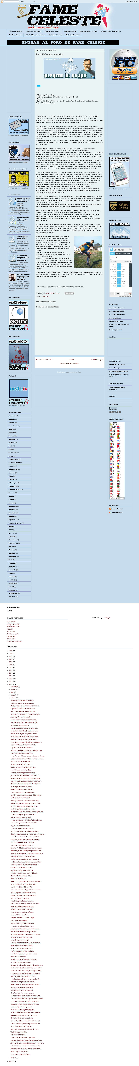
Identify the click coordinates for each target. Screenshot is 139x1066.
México (11, 546)
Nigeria (11, 550)
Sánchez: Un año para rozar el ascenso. (22, 982)
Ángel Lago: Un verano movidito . (20, 717)
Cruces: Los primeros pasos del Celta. (22, 789)
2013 (11, 684)
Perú (10, 560)
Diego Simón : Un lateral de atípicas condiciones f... (26, 742)
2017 (11, 673)
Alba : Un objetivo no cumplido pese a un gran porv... (27, 1043)
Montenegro (13, 543)
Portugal (12, 566)
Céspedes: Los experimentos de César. (22, 923)
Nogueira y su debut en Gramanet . (21, 747)
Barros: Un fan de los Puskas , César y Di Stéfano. (26, 837)
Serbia (11, 580)
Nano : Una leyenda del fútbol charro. (22, 926)
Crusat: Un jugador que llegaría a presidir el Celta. (25, 851)
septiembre (14, 686)
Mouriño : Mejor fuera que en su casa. (22, 993)
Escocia (11, 479)
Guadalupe (13, 506)
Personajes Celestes (70, 31)
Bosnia (11, 432)
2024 (11, 653)
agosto (13, 689)
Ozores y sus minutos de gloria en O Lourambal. (25, 973)
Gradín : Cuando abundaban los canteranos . (24, 728)
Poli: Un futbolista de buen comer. (21, 761)
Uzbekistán (13, 593)
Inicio (72, 360)
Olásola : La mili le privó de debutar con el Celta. (25, 996)
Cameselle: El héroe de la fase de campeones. (24, 731)
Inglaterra (12, 520)
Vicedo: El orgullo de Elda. (18, 1032)
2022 (11, 659)
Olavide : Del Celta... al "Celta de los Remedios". (25, 1021)
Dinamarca (13, 469)
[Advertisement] (69, 390)
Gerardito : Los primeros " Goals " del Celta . (24, 873)
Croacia (11, 466)
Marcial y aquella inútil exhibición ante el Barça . (25, 800)
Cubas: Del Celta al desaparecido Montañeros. (24, 1004)
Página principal (115, 330)
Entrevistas (113, 368)
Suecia (11, 587)
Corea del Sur (14, 459)
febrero (13, 698)
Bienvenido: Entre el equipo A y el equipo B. (24, 931)
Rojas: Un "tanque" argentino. (19, 898)
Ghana (11, 499)
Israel (11, 526)
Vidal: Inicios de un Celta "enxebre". (21, 990)
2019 (11, 667)
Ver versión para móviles (69, 363)
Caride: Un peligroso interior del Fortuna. (23, 809)
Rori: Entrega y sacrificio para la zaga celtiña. (24, 806)
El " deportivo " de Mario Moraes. (20, 962)
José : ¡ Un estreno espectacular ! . (21, 817)
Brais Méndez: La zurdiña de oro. (22, 238)
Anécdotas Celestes (116, 308)
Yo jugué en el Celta (13, 624)
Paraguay (12, 556)
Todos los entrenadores (33, 31)
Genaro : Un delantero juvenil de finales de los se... (26, 820)
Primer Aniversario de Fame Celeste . (21, 945)
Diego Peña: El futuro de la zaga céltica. (22, 1037)
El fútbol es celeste (13, 634)
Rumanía (12, 570)
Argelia (11, 422)
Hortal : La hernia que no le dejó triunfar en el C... (26, 1023)
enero (13, 1058)
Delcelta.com (11, 636)
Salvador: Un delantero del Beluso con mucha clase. (26, 848)
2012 (11, 1061)
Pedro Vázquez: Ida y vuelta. (19, 1051)
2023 (11, 656)
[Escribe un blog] (68, 293)
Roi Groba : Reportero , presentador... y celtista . (25, 934)
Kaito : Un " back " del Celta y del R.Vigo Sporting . (26, 970)
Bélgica (11, 442)
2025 (11, 651)
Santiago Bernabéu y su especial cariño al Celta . (25, 778)
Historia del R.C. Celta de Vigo (111, 31)
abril (12, 692)
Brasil (11, 436)
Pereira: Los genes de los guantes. (21, 1007)
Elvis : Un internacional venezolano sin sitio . (24, 722)
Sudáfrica (12, 583)
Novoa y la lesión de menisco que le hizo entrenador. (26, 998)
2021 (11, 662)
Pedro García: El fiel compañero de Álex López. (25, 904)
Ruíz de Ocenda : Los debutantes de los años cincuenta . (23, 277)
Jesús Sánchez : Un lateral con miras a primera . (25, 929)
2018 (11, 670)
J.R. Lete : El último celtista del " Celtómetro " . (24, 775)
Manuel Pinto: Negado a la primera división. (24, 734)
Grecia (11, 503)
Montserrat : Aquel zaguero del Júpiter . (22, 1009)
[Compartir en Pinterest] (73, 293)
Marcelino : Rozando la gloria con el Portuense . (25, 784)
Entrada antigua (97, 360)
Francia (11, 493)
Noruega (12, 553)
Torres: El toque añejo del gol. (19, 940)
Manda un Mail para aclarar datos (20, 876)
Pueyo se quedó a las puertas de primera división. (25, 781)
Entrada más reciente (44, 360)
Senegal (12, 576)
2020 (11, 665)
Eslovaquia (13, 483)
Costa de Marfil (14, 463)
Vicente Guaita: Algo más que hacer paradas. (23, 219)
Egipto (11, 476)
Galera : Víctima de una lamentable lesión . (23, 720)
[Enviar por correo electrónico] (66, 293)
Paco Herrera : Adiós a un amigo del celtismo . (24, 831)
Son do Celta (11, 631)
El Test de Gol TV (115, 364)
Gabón (11, 496)
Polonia (12, 563)
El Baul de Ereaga (116, 321)
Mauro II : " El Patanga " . (18, 878)
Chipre (11, 449)
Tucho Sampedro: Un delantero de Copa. (23, 892)
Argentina (46, 296)
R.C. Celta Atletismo (55, 35)
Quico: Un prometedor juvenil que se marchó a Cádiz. (27, 759)
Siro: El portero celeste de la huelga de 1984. (24, 1029)
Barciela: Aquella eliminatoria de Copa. (22, 842)
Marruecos (12, 540)
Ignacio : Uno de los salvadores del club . (23, 767)
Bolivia (11, 429)
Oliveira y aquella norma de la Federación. (23, 895)
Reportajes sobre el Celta (118, 375)
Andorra (12, 419)
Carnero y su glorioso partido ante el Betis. (23, 823)
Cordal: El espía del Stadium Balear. (21, 770)
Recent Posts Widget (117, 387)
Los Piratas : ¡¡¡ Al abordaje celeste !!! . (22, 845)
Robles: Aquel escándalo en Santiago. (22, 700)
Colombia (12, 453)
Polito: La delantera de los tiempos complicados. (25, 1012)
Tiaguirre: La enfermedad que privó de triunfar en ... (26, 965)
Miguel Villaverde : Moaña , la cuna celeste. (23, 1015)
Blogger (108, 618)
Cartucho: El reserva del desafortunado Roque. (25, 714)
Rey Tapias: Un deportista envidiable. (21, 870)
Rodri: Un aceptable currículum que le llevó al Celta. (26, 750)
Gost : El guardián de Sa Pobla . (20, 1054)
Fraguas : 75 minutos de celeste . (20, 826)
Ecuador (12, 473)
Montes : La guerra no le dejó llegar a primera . (25, 706)
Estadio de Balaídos (15, 35)
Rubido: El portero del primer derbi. (21, 948)
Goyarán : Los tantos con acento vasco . (22, 708)
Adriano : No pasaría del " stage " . (21, 764)
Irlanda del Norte (15, 523)
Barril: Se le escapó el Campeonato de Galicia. (24, 865)
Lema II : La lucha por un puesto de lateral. (23, 954)
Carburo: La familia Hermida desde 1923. (23, 745)
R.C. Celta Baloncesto (73, 35)
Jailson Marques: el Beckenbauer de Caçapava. (23, 200)
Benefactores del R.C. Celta (88, 31)
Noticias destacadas (117, 371)
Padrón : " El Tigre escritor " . (19, 915)
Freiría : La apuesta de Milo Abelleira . (22, 951)
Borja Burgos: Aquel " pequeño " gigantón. (23, 959)
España (11, 486)
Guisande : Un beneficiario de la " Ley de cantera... (26, 1046)
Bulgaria (12, 439)
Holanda (12, 509)
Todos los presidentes (15, 31)
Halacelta (10, 629)
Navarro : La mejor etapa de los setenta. (22, 814)
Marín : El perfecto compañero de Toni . (22, 976)
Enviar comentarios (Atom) (74, 372)
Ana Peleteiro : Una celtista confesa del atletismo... (26, 1049)
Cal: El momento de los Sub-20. (20, 798)
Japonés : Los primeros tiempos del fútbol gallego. (26, 795)
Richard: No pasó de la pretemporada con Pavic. (25, 803)
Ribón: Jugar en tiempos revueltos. (21, 787)
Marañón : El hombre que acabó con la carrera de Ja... (27, 853)
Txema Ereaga (49, 293)
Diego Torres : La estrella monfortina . (22, 912)
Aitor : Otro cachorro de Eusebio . (20, 1026)
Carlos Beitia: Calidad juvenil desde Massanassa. (22, 257)
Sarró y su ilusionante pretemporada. (21, 987)
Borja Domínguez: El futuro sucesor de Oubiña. (25, 979)
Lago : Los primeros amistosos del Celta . (23, 711)
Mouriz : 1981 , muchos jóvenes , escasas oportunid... (27, 812)
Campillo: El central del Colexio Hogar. (22, 918)
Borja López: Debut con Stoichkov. (21, 937)
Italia (11, 530)
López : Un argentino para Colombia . (22, 828)
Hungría (12, 516)
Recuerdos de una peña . (18, 1035)
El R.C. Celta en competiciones (35, 35)
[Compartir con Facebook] (71, 293)
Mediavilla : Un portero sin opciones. (21, 1018)
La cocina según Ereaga (14, 641)
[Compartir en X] (69, 293)
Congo (11, 456)
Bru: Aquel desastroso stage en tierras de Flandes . (26, 890)
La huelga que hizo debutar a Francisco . (23, 856)
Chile (11, 446)
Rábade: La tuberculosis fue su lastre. (22, 909)
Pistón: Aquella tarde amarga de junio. (22, 906)
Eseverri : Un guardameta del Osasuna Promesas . (25, 881)
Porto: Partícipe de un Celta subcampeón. (23, 884)
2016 (11, 676)
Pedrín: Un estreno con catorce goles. (22, 703)
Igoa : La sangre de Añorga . (19, 920)
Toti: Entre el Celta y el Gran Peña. (21, 887)
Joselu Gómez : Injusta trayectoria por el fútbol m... (26, 968)
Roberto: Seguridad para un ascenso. (22, 901)
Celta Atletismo (11, 622)
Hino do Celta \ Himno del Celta (119, 325)
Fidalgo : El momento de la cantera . (21, 753)
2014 (11, 681)
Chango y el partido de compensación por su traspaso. (27, 834)
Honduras (12, 513)
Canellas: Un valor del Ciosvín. (19, 725)
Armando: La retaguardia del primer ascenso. (24, 739)
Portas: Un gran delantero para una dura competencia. (27, 756)
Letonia (12, 536)
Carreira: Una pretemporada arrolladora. (22, 773)
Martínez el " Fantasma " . (18, 957)
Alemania (12, 416)
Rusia (11, 573)
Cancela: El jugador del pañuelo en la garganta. (25, 839)
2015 (11, 678)
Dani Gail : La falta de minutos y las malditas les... (25, 943)
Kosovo (11, 533)
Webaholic (113, 389)
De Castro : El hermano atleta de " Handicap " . (25, 1001)
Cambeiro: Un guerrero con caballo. (21, 867)
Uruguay (12, 590)
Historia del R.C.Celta (13, 626)
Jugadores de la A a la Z (52, 31)
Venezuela (12, 597)
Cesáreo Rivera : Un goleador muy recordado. (24, 859)
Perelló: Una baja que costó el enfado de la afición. (26, 862)
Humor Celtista (115, 318)
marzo (13, 695)
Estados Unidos (14, 489)
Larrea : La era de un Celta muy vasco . (22, 792)
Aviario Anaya (11, 639)
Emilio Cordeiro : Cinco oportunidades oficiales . (25, 984)
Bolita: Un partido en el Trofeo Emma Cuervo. (24, 736)
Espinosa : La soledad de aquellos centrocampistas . (26, 1040)
